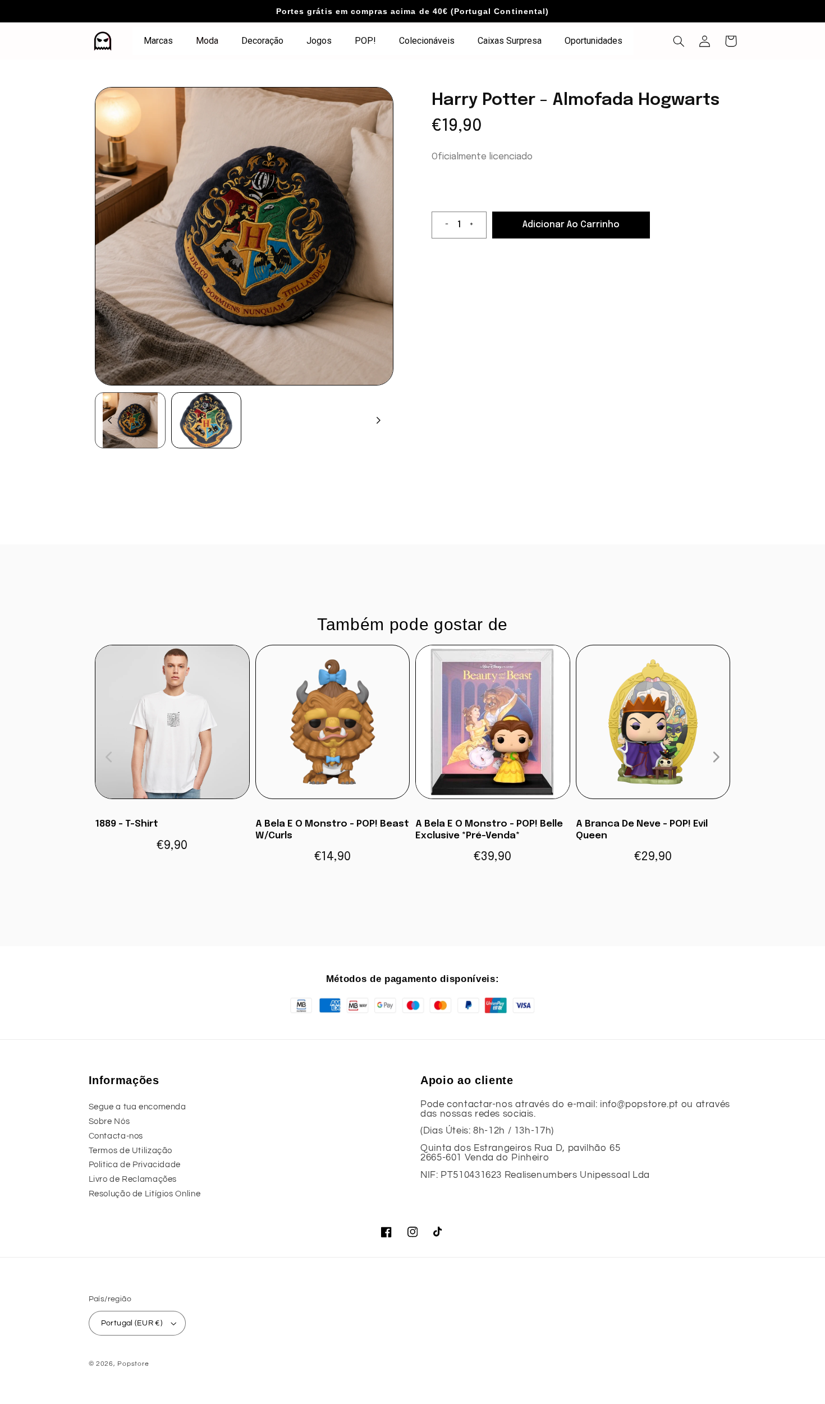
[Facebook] (387, 1232)
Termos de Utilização (131, 1150)
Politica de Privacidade (135, 1164)
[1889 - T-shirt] (172, 728)
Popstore (133, 1364)
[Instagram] (412, 1232)
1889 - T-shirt (126, 824)
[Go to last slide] (110, 420)
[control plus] (476, 225)
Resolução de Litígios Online (145, 1194)
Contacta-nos (116, 1136)
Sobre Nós (109, 1121)
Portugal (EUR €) (132, 1323)
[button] (679, 41)
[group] (130, 420)
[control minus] (442, 225)
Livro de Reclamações (133, 1179)
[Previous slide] (109, 757)
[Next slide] (378, 420)
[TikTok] (438, 1232)
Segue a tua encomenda (137, 1107)
